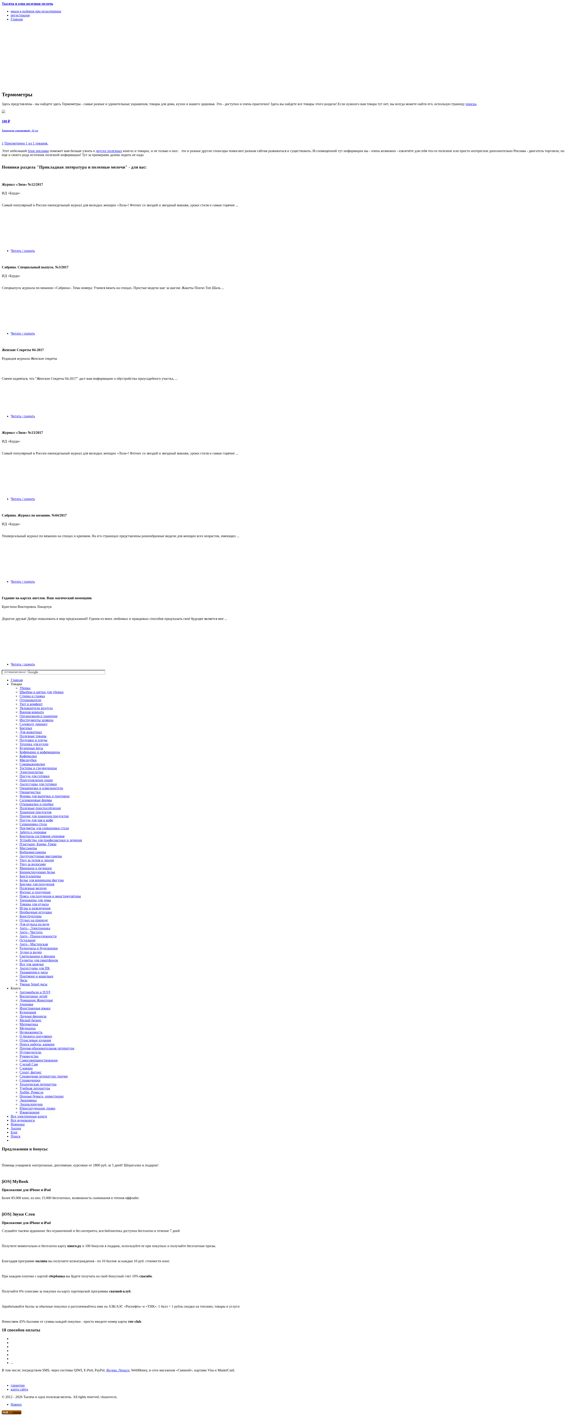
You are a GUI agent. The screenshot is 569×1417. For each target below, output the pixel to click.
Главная (17, 680)
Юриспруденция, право (37, 1108)
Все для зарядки (32, 964)
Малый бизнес (31, 1020)
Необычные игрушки (36, 912)
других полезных (109, 151)
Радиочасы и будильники (39, 948)
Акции (16, 1128)
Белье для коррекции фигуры (42, 880)
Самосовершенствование (39, 1060)
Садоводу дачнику (34, 724)
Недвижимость (31, 1032)
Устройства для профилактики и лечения (51, 840)
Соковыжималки (32, 764)
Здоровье (26, 1004)
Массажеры (28, 848)
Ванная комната (32, 712)
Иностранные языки (35, 1008)
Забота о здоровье (33, 832)
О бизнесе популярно (36, 1036)
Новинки (18, 1124)
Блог (14, 1132)
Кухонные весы (31, 748)
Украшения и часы (34, 972)
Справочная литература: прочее (44, 1076)
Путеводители (30, 1052)
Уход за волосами (33, 864)
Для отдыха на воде (34, 924)
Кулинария (28, 1012)
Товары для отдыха (34, 904)
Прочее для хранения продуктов (44, 816)
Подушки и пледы (33, 740)
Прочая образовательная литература (47, 1048)
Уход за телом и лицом (37, 860)
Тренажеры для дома (35, 900)
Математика (29, 1024)
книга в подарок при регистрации (36, 11)
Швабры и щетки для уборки (42, 692)
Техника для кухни (34, 744)
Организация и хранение (39, 716)
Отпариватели (30, 700)
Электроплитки (31, 772)
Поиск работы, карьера (37, 1044)
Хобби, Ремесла (31, 1092)
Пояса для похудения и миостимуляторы (50, 896)
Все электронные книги (29, 1116)
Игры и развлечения (35, 908)
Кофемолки (28, 756)
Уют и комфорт (31, 704)
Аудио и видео (31, 952)
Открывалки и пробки (37, 804)
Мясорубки (28, 760)
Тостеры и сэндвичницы (38, 768)
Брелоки (26, 728)
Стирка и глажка (32, 696)
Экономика (28, 1100)
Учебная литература (35, 1088)
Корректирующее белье (37, 872)
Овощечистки (30, 792)
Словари (26, 1068)
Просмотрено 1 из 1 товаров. (26, 143)
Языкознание (30, 1112)
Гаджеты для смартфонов (39, 960)
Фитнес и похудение (35, 892)
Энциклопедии (31, 1104)
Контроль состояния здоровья (42, 836)
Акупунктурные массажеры (41, 856)
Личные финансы (33, 1016)
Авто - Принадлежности (38, 936)
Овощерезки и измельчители (41, 788)
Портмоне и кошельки (36, 976)
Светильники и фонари (37, 956)
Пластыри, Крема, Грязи (38, 844)
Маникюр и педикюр (36, 868)
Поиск (15, 1136)
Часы (23, 980)
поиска (471, 104)
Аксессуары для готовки (38, 784)
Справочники (30, 1080)
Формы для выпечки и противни (45, 796)
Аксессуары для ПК (35, 968)
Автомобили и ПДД (35, 992)
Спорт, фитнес (31, 1072)
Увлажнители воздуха (36, 708)
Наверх (16, 1404)
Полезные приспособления (40, 808)
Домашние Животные (36, 1000)
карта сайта (19, 1389)
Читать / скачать (23, 251)
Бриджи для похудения (37, 884)
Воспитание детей (33, 996)
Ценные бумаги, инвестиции (42, 1096)
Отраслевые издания (35, 1040)
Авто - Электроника (35, 928)
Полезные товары (33, 736)
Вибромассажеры (33, 852)
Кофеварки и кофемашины (40, 752)
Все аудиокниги (23, 1120)
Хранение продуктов (36, 812)
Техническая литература (38, 1084)
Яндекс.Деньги (117, 1370)
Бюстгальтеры (30, 876)
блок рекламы (38, 151)
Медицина (28, 1028)
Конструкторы (31, 916)
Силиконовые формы (36, 800)
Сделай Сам (29, 1064)
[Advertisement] (135, 56)
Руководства (29, 1056)
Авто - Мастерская (34, 944)
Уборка (25, 688)
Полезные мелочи (33, 888)
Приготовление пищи (36, 780)
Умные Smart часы (33, 984)
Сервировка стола (33, 824)
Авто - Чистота (31, 932)
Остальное (28, 940)
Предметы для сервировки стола (44, 828)
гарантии (18, 1385)
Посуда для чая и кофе (36, 820)
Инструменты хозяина (36, 720)
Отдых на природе (34, 920)
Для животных (31, 732)
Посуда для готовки (35, 776)
